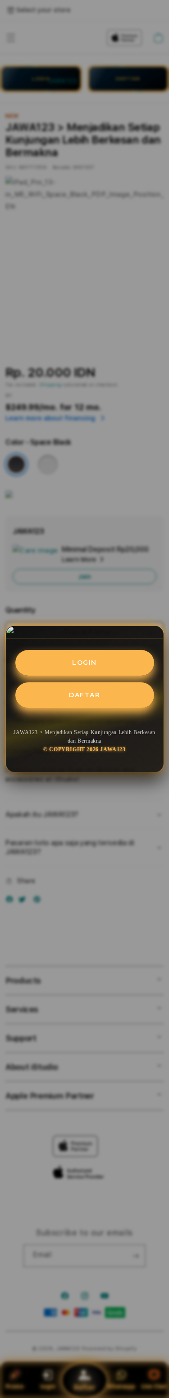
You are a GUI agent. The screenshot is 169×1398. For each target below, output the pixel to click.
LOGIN (84, 662)
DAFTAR (84, 695)
